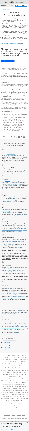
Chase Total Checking (13, 155)
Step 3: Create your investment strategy (11, 43)
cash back (10, 184)
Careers (13, 415)
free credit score (6, 188)
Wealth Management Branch (17, 246)
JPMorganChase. (21, 412)
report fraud (16, 332)
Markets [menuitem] (11, 5)
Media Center (7, 415)
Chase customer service (20, 294)
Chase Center (14, 313)
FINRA (13, 102)
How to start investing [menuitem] (21, 5)
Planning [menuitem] (3, 5)
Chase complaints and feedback (17, 296)
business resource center (17, 231)
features (18, 247)
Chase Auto (4, 209)
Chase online (9, 288)
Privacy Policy (12, 429)
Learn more (9, 61)
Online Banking (6, 345)
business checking (23, 228)
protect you (14, 325)
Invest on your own (11, 241)
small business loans (6, 230)
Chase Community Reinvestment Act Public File (14, 298)
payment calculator (7, 212)
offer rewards (16, 182)
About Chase (7, 412)
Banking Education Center (15, 293)
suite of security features (9, 321)
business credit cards (17, 230)
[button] (27, 422)
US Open (20, 312)
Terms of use (11, 418)
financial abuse (15, 326)
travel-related (17, 184)
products (15, 242)
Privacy (23, 415)
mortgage (9, 196)
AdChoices (24, 418)
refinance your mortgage (19, 196)
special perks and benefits (12, 270)
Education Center (6, 201)
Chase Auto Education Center (20, 214)
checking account (11, 154)
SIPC (17, 102)
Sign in (26, 2)
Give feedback (11, 421)
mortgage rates (14, 198)
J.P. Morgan (14, 412)
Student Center (6, 347)
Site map (19, 415)
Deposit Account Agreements (9, 340)
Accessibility (18, 418)
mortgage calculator (17, 200)
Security (4, 418)
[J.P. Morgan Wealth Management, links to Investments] (14, 2)
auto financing (6, 211)
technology (19, 242)
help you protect (21, 321)
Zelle (4, 349)
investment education (7, 244)
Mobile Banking (6, 342)
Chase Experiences (19, 310)
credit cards (7, 181)
